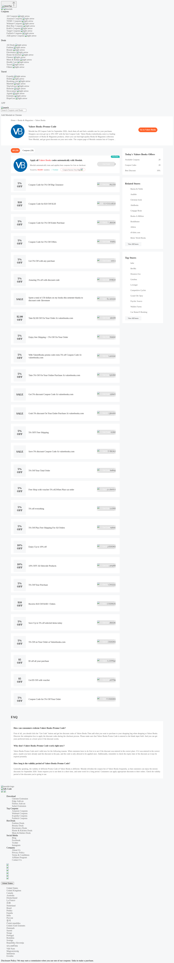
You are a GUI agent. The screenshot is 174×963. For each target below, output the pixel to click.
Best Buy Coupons (15, 26)
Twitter (15, 843)
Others (10, 67)
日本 (9, 903)
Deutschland (12, 898)
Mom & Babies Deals (21, 833)
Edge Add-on (18, 801)
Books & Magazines (25, 120)
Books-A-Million (137, 216)
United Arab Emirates (16, 925)
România (10, 938)
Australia (10, 895)
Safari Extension (19, 806)
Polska (9, 910)
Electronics (12, 52)
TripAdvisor (12, 86)
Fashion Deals (18, 823)
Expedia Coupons (19, 816)
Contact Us (17, 860)
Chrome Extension (20, 799)
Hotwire (10, 88)
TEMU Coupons (14, 21)
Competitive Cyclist (138, 290)
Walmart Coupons (15, 23)
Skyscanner (12, 91)
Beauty (10, 50)
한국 (9, 920)
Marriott (10, 83)
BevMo (133, 269)
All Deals (11, 45)
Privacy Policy (18, 852)
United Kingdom (14, 890)
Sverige (10, 940)
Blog (14, 838)
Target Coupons (14, 31)
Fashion (10, 47)
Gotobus (133, 279)
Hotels (10, 79)
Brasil (9, 908)
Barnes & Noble (136, 189)
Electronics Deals (19, 828)
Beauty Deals (18, 825)
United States (7, 883)
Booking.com (13, 81)
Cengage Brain (136, 211)
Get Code (109, 164)
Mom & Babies (13, 60)
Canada (10, 893)
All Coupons (12, 16)
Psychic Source (136, 301)
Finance (10, 57)
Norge (9, 933)
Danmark (11, 928)
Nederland (11, 905)
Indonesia (11, 953)
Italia (9, 915)
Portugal (10, 935)
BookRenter (135, 222)
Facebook (16, 840)
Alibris (133, 227)
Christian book (136, 200)
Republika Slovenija (15, 943)
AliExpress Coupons (16, 36)
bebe (132, 263)
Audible (133, 194)
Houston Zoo (135, 274)
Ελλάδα (10, 956)
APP (3, 103)
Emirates (11, 96)
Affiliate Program (19, 857)
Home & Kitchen (14, 55)
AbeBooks (134, 205)
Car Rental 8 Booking (138, 312)
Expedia (10, 76)
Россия (10, 918)
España (10, 913)
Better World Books (138, 238)
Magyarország (13, 951)
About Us (16, 850)
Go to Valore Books (148, 130)
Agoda (10, 93)
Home (13, 120)
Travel (10, 64)
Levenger (134, 285)
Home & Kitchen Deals (22, 830)
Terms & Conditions (20, 855)
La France (11, 900)
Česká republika (13, 923)
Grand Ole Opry (136, 296)
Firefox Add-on (18, 803)
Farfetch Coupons (14, 33)
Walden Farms (136, 307)
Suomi (9, 930)
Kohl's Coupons (14, 28)
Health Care (12, 62)
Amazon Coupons (15, 18)
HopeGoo (11, 98)
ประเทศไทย (12, 946)
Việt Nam (11, 948)
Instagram (16, 845)
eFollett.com (135, 232)
